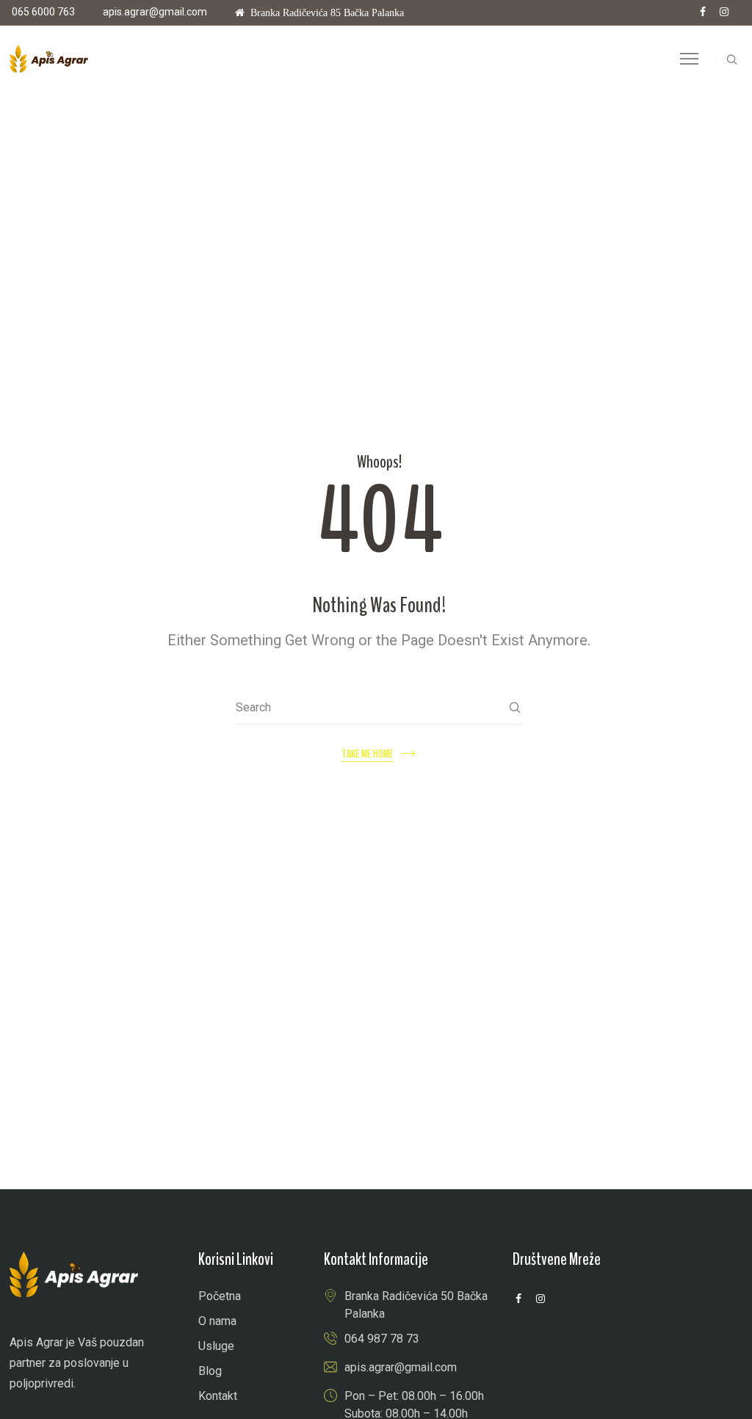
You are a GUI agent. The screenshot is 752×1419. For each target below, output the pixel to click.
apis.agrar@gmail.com (155, 12)
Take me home (367, 754)
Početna (219, 1296)
